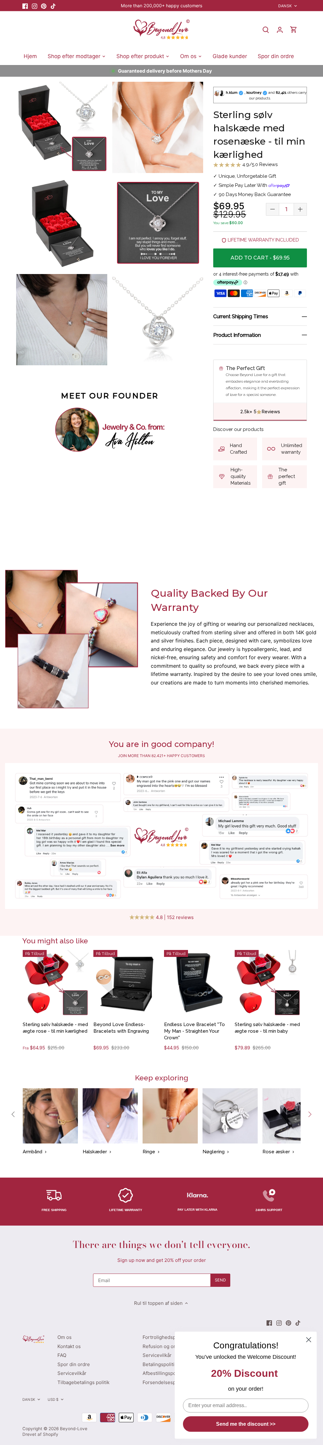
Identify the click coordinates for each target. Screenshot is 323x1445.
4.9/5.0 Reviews (259, 164)
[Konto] (280, 29)
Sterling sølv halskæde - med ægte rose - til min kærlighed (55, 1028)
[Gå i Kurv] (293, 29)
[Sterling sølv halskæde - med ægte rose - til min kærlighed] (56, 983)
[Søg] (266, 29)
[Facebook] (25, 5)
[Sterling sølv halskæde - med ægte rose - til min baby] (268, 983)
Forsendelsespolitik (164, 1382)
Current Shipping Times (240, 316)
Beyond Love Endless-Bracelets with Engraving (121, 1028)
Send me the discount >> (245, 1424)
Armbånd (32, 1152)
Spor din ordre (73, 1364)
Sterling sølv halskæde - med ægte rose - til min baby (267, 1028)
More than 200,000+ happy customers (161, 5)
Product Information (237, 335)
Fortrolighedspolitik (164, 1337)
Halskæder (95, 1152)
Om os (64, 1337)
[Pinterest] (43, 5)
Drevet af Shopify (40, 1434)
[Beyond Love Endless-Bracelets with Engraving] (126, 983)
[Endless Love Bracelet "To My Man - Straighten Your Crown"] (197, 983)
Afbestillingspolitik (163, 1373)
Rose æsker (276, 1152)
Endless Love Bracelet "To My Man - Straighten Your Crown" (194, 1031)
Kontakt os (69, 1346)
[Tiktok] (53, 5)
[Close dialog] (308, 1339)
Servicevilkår (71, 1373)
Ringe (149, 1152)
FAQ (61, 1355)
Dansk (285, 5)
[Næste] (310, 1114)
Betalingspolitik (160, 1364)
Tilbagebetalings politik (83, 1382)
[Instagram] (34, 5)
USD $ (53, 1399)
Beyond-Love (73, 1428)
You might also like (55, 940)
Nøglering (214, 1152)
